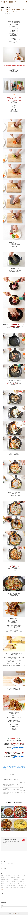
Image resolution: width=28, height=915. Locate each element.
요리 (8, 877)
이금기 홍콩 (13, 877)
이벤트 (3, 883)
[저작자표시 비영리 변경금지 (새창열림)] (18, 774)
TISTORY (14, 913)
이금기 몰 (3, 881)
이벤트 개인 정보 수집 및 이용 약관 (7, 863)
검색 (25, 897)
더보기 (2, 889)
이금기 (24, 883)
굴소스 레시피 (8, 883)
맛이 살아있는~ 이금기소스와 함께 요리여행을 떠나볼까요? (11, 842)
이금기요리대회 (16, 875)
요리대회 (13, 881)
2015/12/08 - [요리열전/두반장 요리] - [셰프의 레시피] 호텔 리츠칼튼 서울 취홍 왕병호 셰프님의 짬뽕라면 (14, 768)
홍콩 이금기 (22, 879)
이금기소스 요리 (9, 779)
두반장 (14, 883)
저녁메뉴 (10, 875)
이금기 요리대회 (9, 887)
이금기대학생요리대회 (6, 885)
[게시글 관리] (9, 774)
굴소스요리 (19, 883)
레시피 (3, 875)
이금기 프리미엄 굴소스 (16, 885)
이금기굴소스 (19, 877)
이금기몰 (8, 881)
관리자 (18, 913)
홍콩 (18, 881)
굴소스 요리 (22, 887)
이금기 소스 (9, 879)
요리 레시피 (24, 885)
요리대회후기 (16, 887)
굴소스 (3, 887)
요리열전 (4, 779)
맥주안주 (3, 879)
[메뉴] (26, 2)
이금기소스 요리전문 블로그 (8, 2)
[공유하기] (7, 774)
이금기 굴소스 (23, 875)
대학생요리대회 (23, 881)
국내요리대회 (15, 879)
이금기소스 (4, 877)
